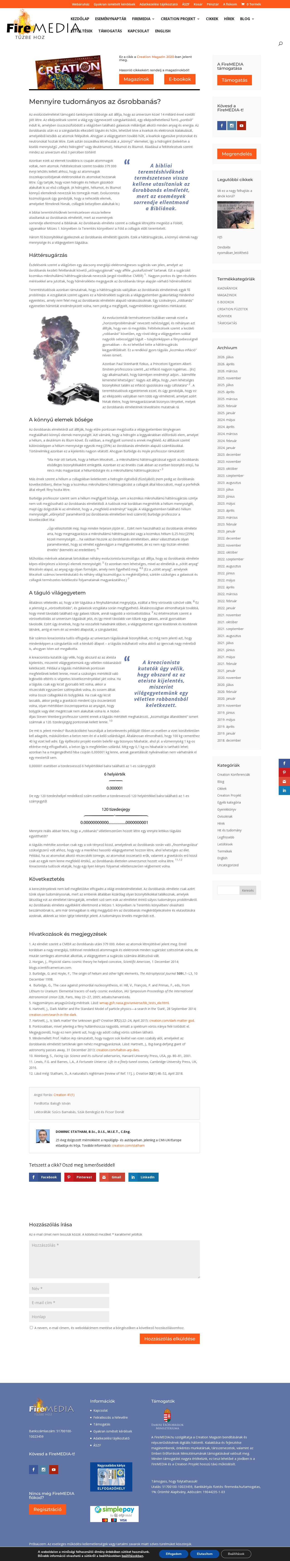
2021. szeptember (230, 629)
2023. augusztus (229, 482)
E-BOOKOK (225, 302)
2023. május (226, 503)
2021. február (227, 663)
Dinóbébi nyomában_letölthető (232, 250)
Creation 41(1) (64, 1095)
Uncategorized (228, 865)
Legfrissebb (225, 837)
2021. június (226, 650)
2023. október (227, 468)
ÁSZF (185, 4)
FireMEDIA (141, 19)
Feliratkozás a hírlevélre (110, 1417)
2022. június (226, 573)
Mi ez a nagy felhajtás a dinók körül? (234, 193)
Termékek (224, 851)
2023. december (229, 454)
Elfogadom (173, 1554)
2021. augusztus (229, 636)
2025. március (227, 399)
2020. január (226, 698)
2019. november (229, 705)
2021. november (229, 615)
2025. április (225, 392)
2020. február (227, 692)
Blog (245, 19)
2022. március (227, 594)
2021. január (226, 670)
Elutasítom (205, 1554)
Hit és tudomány (229, 830)
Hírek (229, 19)
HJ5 (219, 237)
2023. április (225, 510)
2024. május (226, 420)
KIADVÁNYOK (227, 288)
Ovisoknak (224, 816)
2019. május (226, 719)
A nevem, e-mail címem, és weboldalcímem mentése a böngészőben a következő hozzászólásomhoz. (109, 1328)
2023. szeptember (230, 475)
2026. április (225, 364)
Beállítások (236, 1554)
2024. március (227, 434)
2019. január (226, 733)
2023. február (227, 524)
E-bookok (180, 79)
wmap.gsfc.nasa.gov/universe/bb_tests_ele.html (134, 1003)
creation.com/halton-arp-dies (117, 1050)
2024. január (226, 448)
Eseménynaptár (110, 19)
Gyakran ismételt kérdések (114, 4)
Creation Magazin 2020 (155, 57)
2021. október (227, 622)
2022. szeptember (230, 559)
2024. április (225, 427)
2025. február (227, 406)
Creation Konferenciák (233, 774)
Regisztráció (48, 1509)
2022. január (226, 608)
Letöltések (81, 31)
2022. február (227, 601)
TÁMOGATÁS (227, 323)
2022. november (229, 545)
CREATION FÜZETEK (232, 309)
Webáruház (80, 4)
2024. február (227, 441)
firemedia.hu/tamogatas (242, 1487)
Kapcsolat (138, 31)
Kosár (198, 4)
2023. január (226, 531)
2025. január (226, 413)
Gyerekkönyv (226, 809)
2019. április (225, 726)
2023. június (226, 496)
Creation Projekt (178, 19)
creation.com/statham (128, 1145)
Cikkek (212, 19)
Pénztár (213, 4)
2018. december (229, 740)
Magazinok (136, 79)
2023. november (229, 461)
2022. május (226, 580)
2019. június (226, 712)
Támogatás (110, 31)
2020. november (229, 677)
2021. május (226, 657)
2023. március (227, 517)
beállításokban (132, 1556)
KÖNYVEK (224, 316)
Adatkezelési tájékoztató (159, 4)
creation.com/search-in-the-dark (52, 1014)
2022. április (225, 587)
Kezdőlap (80, 19)
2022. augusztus (229, 566)
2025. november (229, 378)
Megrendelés (237, 154)
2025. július (225, 385)
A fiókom (230, 4)
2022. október (227, 552)
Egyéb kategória (229, 802)
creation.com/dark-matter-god (171, 1020)
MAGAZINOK (227, 295)
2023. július (225, 489)
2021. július (225, 643)
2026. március (227, 371)
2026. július (225, 357)
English (163, 31)
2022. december (229, 538)
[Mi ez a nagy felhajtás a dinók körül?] (235, 215)
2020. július (225, 685)
